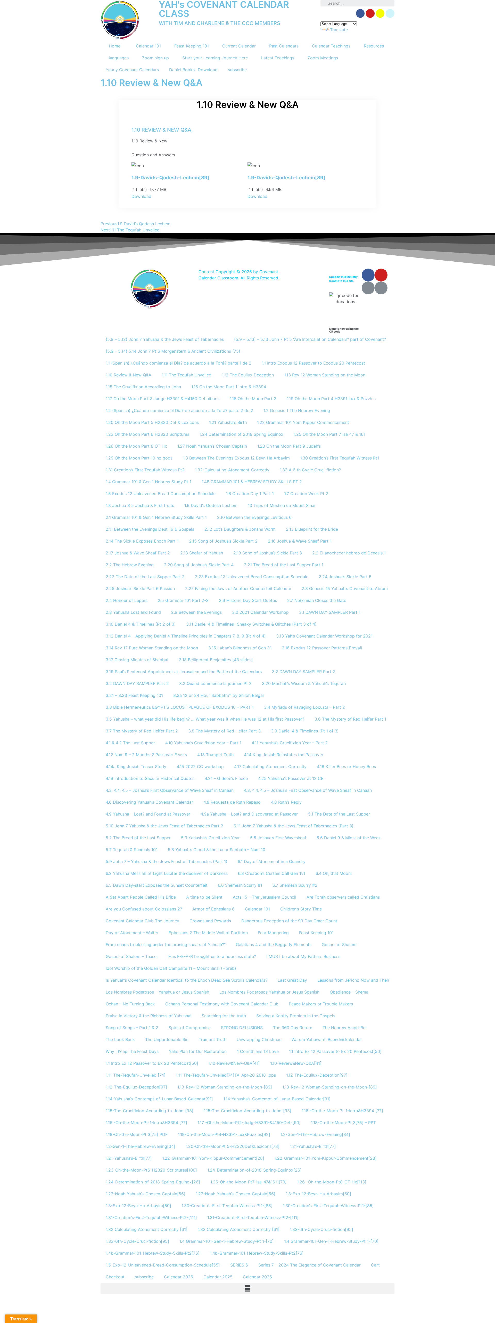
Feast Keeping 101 (191, 46)
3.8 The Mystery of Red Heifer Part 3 (224, 730)
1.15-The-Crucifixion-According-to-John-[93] (149, 1110)
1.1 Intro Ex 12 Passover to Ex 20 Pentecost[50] (335, 1051)
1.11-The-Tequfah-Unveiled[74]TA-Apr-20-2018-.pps (226, 1075)
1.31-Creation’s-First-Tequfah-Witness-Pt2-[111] (151, 1217)
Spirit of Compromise (190, 1027)
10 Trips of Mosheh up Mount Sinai (281, 505)
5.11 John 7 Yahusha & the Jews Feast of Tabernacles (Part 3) (293, 825)
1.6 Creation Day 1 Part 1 (250, 493)
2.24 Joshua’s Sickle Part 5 (345, 576)
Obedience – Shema (349, 992)
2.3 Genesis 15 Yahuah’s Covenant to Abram (345, 588)
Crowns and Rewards (210, 920)
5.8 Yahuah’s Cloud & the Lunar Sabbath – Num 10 (216, 849)
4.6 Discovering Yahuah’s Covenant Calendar (149, 802)
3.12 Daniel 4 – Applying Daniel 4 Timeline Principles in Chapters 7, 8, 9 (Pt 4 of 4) (186, 636)
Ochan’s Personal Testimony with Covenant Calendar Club (221, 1003)
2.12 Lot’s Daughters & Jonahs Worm (240, 529)
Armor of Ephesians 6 (213, 908)
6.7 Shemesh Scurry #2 (295, 885)
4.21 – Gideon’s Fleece (226, 778)
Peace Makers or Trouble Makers (321, 1003)
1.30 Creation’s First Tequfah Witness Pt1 (339, 458)
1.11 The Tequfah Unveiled (186, 374)
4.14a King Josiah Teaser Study (136, 766)
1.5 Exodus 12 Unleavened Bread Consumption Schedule (161, 493)
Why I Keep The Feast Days (132, 1051)
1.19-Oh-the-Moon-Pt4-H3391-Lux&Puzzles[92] (224, 1134)
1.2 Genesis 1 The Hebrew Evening (296, 410)
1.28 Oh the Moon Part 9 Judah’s (289, 446)
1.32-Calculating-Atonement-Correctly (232, 469)
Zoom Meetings (323, 57)
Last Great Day (292, 980)
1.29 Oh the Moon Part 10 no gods (139, 458)
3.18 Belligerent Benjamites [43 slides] (216, 659)
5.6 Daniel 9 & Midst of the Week (349, 837)
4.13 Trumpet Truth (215, 754)
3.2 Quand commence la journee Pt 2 (215, 683)
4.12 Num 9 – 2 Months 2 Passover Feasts (146, 754)
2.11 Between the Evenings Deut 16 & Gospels (150, 529)
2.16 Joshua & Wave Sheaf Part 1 (300, 541)
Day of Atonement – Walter (132, 932)
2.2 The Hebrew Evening (130, 564)
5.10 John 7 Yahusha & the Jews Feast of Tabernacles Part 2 (164, 825)
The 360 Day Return (292, 1027)
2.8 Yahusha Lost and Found (133, 612)
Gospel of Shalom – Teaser (132, 956)
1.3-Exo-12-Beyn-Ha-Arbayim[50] (318, 1193)
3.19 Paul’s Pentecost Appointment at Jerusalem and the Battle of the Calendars (184, 671)
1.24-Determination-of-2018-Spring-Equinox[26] (254, 1170)
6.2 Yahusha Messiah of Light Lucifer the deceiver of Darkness (167, 873)
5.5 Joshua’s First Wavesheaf (278, 837)
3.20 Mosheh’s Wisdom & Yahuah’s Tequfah (304, 683)
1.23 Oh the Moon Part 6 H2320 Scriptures (147, 434)
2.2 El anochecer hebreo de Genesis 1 (349, 552)
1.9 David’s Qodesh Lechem (210, 505)
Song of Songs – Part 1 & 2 (132, 1027)
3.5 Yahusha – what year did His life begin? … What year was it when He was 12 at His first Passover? (205, 719)
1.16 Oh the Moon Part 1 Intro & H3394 (228, 386)
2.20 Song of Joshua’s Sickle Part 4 (199, 564)
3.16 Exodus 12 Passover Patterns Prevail (322, 647)
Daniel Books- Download (193, 69)
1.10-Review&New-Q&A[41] (234, 1063)
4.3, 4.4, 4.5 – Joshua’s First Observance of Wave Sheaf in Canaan (170, 790)
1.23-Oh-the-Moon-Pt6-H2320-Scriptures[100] (151, 1170)
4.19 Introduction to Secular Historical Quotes (150, 778)
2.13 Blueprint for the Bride (312, 529)
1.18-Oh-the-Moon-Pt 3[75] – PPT (343, 1122)
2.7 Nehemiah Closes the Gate (316, 600)
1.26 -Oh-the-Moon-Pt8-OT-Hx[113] (331, 1181)
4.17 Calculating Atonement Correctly (270, 766)
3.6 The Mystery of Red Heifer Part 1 (350, 719)
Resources (374, 46)
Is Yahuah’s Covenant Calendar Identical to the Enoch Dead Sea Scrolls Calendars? (186, 980)
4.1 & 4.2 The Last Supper (130, 742)
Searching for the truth (224, 1015)
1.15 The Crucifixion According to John (143, 386)
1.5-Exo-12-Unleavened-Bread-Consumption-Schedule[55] (163, 1265)
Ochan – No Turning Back (130, 1003)
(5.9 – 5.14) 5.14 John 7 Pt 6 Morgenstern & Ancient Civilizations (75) (173, 351)
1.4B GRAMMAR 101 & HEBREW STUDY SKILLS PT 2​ (252, 481)
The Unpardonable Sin (166, 1039)
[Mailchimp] (380, 13)
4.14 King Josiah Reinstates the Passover (283, 754)
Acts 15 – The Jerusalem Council (264, 897)
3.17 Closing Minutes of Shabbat (137, 659)
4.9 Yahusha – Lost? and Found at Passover (148, 814)
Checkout (115, 1276)
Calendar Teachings (331, 46)
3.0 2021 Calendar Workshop (260, 612)
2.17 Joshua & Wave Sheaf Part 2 (138, 552)
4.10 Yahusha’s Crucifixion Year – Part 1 (203, 742)
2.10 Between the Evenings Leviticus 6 (254, 517)
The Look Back (120, 1039)
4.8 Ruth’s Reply (286, 802)
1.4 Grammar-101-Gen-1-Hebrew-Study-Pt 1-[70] (226, 1241)
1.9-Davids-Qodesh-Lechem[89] (170, 178)
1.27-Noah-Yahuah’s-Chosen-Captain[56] (145, 1193)
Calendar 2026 (257, 1276)
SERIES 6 (239, 1265)
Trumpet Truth (212, 1039)
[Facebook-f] (360, 13)
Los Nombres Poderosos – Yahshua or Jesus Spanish (157, 992)
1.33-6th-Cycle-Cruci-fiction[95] (321, 1229)
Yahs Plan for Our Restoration (198, 1051)
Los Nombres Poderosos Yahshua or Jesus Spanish (269, 992)
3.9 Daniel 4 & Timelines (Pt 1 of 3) (305, 730)
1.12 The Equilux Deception (248, 374)
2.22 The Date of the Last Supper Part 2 (145, 576)
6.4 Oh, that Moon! (334, 873)
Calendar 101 (148, 46)
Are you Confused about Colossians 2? (144, 908)
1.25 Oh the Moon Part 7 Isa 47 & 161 (329, 434)
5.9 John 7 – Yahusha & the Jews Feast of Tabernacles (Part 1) (166, 861)
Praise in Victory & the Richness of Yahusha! (148, 1015)
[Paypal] (390, 13)
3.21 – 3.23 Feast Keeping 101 (134, 695)
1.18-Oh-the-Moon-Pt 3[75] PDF (137, 1134)
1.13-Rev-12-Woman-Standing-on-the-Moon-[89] (224, 1087)
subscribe (237, 69)
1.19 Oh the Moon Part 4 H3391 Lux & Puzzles (331, 398)
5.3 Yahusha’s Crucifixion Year (210, 837)
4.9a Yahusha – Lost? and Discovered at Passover (249, 814)
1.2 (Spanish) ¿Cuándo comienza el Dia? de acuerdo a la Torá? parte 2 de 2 (179, 410)
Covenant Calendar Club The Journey (142, 920)
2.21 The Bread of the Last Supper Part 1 (283, 564)
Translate (339, 29)
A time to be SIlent (204, 897)
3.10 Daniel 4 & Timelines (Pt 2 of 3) (141, 624)
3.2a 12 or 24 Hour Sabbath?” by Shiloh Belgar (218, 695)
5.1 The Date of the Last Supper (339, 814)
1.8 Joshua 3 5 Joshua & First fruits (140, 505)
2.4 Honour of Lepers (126, 600)
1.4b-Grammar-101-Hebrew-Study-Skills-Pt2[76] (153, 1253)
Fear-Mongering (273, 932)
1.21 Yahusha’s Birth (228, 422)
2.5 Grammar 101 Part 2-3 (183, 600)
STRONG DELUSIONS (242, 1027)
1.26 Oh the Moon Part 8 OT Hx (136, 446)
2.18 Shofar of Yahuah (201, 552)
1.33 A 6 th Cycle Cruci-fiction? (310, 469)
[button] (247, 1288)
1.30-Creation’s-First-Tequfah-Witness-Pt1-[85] (227, 1205)
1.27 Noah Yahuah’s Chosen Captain (212, 446)
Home (114, 46)
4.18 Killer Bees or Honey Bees (346, 766)
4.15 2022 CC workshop (200, 766)
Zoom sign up (155, 57)
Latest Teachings (277, 57)
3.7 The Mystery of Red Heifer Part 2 (142, 730)
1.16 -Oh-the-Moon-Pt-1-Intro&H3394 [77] (342, 1110)
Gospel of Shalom (339, 944)
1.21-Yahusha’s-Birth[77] (313, 1146)
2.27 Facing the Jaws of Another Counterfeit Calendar (238, 588)
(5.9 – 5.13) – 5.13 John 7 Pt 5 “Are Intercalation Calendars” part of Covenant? (310, 339)
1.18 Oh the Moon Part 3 (253, 398)
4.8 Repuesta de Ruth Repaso (232, 802)
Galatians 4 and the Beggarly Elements (273, 944)
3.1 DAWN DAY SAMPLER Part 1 (329, 612)
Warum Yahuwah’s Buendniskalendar (327, 1039)
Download (141, 196)
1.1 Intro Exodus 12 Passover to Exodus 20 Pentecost (313, 363)
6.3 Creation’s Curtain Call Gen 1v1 (271, 873)
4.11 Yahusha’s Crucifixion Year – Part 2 (290, 742)
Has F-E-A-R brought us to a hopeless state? (212, 956)
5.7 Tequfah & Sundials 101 (132, 849)
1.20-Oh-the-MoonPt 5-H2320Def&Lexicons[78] (232, 1146)
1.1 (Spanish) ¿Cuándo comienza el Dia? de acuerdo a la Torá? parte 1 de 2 (178, 363)
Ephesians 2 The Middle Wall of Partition (208, 932)
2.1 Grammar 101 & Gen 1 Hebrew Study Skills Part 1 (156, 517)
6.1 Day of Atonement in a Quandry (272, 861)
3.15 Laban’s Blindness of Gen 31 (239, 647)
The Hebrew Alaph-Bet (345, 1027)
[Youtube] (381, 275)
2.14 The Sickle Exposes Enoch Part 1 (142, 541)
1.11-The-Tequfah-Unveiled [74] (136, 1075)
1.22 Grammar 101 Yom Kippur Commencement (303, 422)
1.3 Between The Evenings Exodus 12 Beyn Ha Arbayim (236, 458)
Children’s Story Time (301, 908)
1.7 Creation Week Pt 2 (306, 493)
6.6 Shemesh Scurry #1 (240, 885)
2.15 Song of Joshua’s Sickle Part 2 (223, 541)
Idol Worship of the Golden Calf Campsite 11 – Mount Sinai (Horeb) (171, 968)
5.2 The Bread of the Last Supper (138, 837)
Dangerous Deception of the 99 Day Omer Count (289, 920)
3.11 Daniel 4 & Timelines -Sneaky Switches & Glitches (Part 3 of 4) (251, 624)
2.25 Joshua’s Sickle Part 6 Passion (140, 588)
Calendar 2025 (178, 1276)
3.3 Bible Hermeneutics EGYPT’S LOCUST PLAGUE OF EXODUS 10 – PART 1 (180, 707)
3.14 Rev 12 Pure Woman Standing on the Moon (152, 647)
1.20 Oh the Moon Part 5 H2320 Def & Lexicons (152, 422)
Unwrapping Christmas (259, 1039)
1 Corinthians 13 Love (258, 1051)
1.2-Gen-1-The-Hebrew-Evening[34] (315, 1134)
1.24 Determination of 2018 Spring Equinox (241, 434)
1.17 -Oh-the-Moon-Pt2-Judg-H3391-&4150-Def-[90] (249, 1122)
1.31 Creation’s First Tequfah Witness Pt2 (145, 469)
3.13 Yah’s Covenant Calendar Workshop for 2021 (324, 636)
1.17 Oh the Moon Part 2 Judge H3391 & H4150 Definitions (162, 398)
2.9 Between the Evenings (196, 612)
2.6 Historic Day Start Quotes (248, 600)
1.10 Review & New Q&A (128, 374)
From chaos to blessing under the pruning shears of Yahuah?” (166, 944)
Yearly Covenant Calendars (132, 69)
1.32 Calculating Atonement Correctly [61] (146, 1229)
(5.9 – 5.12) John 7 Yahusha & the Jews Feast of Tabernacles (165, 339)
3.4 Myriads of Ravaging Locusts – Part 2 (304, 707)
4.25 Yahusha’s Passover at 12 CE (291, 778)
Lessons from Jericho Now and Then (353, 980)
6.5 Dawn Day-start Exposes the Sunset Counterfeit (157, 885)
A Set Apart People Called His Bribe (141, 897)
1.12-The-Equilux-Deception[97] (317, 1075)
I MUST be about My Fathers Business (303, 956)
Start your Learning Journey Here (215, 57)
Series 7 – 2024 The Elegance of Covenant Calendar (309, 1265)
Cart (375, 1265)
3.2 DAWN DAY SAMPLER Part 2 (303, 671)
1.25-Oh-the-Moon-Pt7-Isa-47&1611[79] (248, 1181)
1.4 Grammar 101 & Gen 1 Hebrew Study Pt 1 (148, 481)
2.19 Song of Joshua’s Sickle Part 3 (267, 552)
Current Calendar (239, 46)
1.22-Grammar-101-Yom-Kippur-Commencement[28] (213, 1158)
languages (119, 57)
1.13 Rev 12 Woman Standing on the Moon (324, 374)
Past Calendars (284, 46)
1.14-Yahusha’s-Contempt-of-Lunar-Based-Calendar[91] (159, 1098)
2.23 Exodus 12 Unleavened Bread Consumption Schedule (251, 576)
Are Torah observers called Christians (343, 897)
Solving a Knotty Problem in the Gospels (295, 1015)
